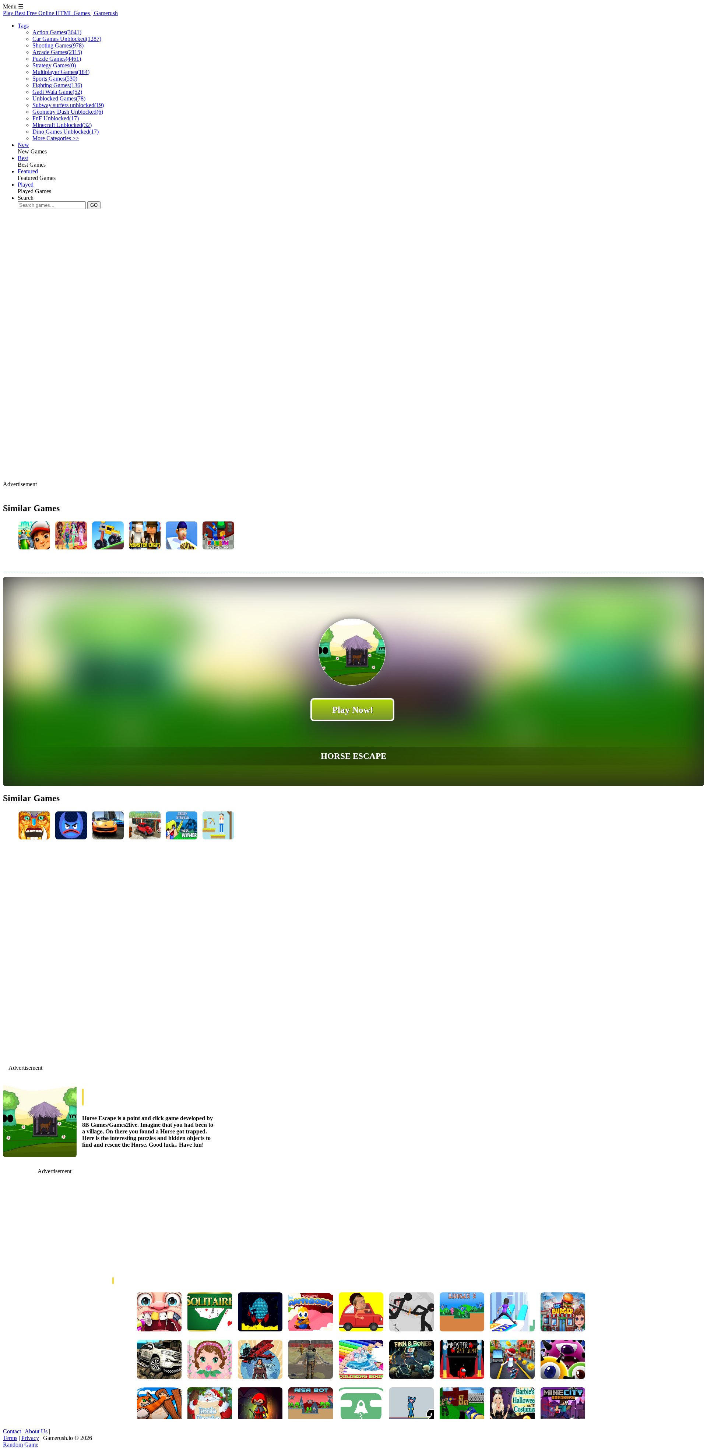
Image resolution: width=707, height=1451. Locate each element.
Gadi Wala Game (57, 92)
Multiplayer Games (60, 72)
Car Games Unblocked (66, 39)
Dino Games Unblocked (65, 131)
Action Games (56, 32)
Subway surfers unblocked (68, 105)
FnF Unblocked (55, 118)
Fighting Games (57, 85)
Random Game (20, 1444)
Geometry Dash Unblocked (67, 112)
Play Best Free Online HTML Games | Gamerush (60, 13)
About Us (36, 1431)
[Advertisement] (137, 238)
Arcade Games (57, 52)
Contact (12, 1431)
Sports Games (54, 78)
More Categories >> (55, 138)
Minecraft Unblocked (62, 125)
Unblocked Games (58, 98)
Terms (10, 1438)
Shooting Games (58, 45)
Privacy (30, 1438)
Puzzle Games (56, 59)
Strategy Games (54, 65)
